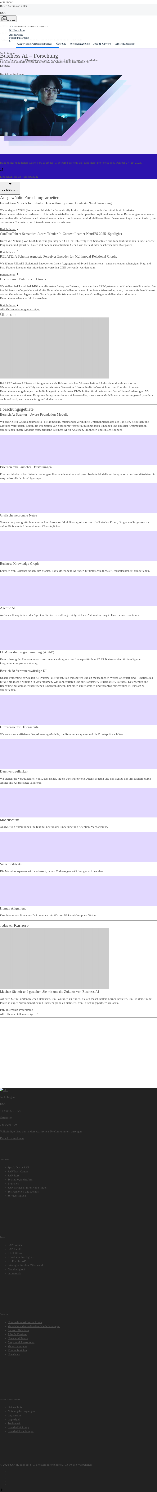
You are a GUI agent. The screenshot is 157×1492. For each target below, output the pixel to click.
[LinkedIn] (82, 1477)
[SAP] (4, 1090)
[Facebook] (82, 1471)
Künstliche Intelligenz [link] (38, 26)
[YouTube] (82, 1474)
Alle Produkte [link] (20, 26)
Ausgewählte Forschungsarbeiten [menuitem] (34, 43)
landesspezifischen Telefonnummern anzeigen (54, 1131)
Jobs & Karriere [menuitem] (102, 43)
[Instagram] (82, 1480)
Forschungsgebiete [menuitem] (80, 43)
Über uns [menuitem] (61, 43)
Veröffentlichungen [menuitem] (124, 43)
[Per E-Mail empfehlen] (82, 1483)
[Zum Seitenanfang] (1, 1489)
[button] (10, 26)
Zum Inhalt (6, 1)
